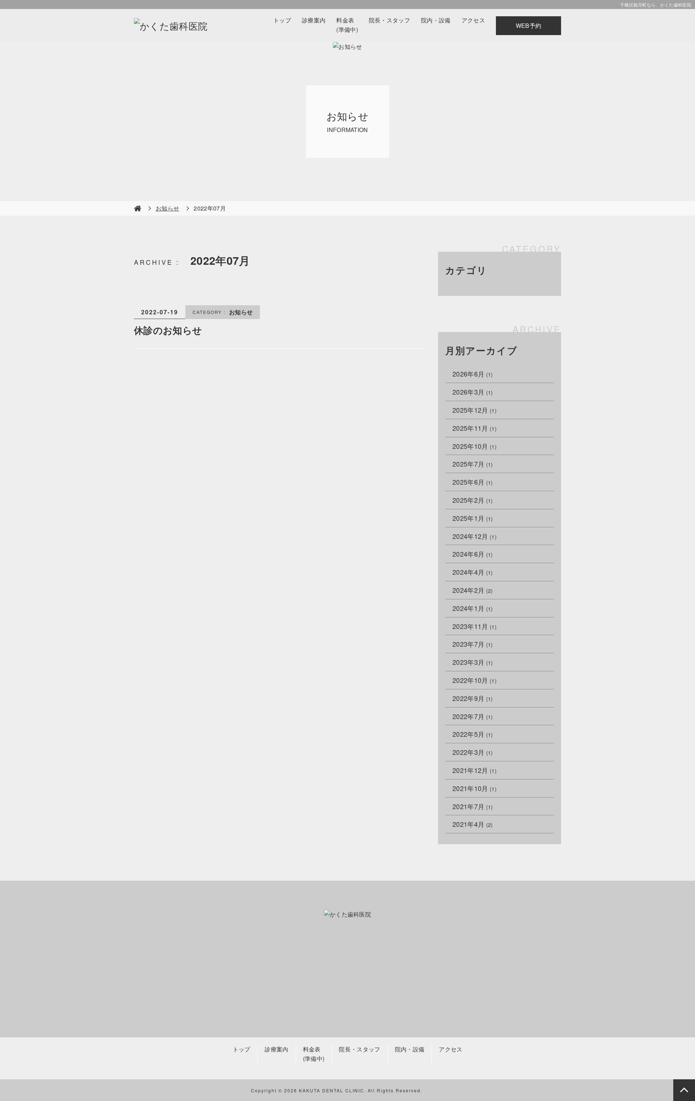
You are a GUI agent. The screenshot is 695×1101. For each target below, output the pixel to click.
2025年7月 (472, 463)
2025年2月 (472, 500)
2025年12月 (474, 410)
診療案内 (313, 20)
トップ (282, 20)
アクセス (473, 20)
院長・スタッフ (389, 20)
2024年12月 (474, 536)
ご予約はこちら (422, 998)
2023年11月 (474, 626)
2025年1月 (472, 518)
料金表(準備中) (347, 25)
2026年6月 (472, 373)
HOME (137, 208)
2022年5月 (472, 734)
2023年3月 (472, 662)
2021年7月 (472, 806)
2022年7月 (472, 716)
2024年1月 (472, 608)
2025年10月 (474, 446)
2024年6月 (472, 553)
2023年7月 (472, 644)
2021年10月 (474, 788)
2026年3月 (472, 391)
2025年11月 (474, 428)
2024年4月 (472, 572)
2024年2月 (472, 590)
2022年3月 (472, 752)
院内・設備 (436, 20)
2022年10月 (474, 680)
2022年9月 (472, 698)
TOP (684, 1090)
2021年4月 (472, 824)
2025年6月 (472, 481)
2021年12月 (474, 770)
